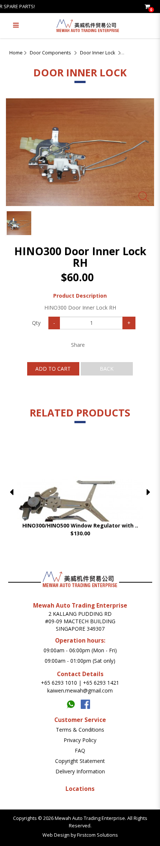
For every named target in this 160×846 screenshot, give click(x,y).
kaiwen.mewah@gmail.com (80, 690)
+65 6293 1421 (101, 682)
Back (106, 368)
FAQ (80, 750)
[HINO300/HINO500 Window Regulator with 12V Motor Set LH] (80, 505)
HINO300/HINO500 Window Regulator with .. (80, 525)
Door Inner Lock (97, 53)
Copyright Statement (80, 760)
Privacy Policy (80, 740)
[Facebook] (87, 702)
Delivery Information (80, 771)
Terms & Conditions (80, 729)
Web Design (56, 835)
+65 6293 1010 (59, 682)
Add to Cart (53, 368)
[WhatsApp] (73, 702)
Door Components (50, 53)
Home (16, 53)
